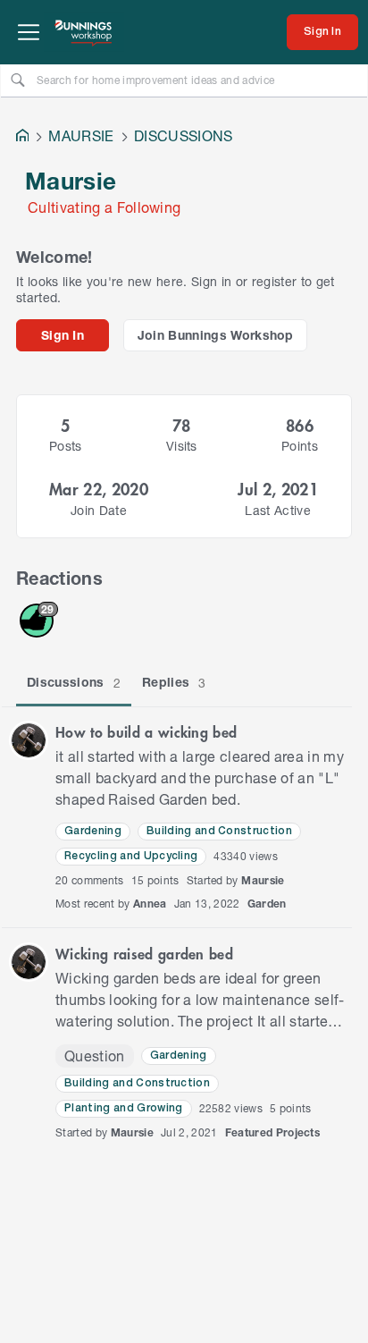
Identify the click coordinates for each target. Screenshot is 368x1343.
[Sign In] (322, 32)
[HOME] (22, 137)
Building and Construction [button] (219, 831)
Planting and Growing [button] (123, 1108)
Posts (65, 445)
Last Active (278, 510)
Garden (267, 903)
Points (299, 445)
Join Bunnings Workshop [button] (216, 334)
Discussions (74, 682)
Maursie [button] (262, 880)
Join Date (99, 510)
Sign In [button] (62, 334)
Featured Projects (273, 1132)
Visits (181, 445)
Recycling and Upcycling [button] (130, 856)
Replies (174, 682)
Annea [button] (150, 903)
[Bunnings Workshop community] (84, 32)
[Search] (18, 79)
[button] (28, 740)
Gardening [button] (92, 831)
